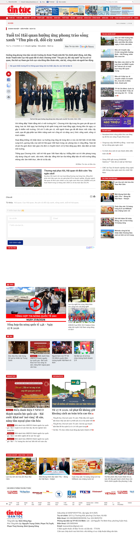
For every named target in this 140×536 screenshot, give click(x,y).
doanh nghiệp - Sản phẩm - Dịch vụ (19, 455)
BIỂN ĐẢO (105, 18)
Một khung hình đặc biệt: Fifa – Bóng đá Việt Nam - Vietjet (53, 478)
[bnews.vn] (67, 494)
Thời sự (12, 18)
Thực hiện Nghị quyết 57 (124, 18)
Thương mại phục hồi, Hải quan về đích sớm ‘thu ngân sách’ (68, 172)
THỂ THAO (65, 18)
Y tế (111, 18)
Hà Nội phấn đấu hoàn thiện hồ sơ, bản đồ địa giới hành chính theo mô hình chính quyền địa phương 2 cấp (118, 479)
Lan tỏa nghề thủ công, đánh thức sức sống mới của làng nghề (80, 305)
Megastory (34, 356)
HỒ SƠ (73, 18)
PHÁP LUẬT (41, 18)
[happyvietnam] (42, 492)
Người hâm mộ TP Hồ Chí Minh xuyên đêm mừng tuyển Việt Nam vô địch (61, 359)
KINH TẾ (26, 18)
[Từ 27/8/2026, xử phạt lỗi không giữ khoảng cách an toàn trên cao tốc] (74, 393)
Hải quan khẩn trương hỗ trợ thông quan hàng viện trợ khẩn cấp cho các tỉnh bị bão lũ (41, 66)
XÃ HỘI (33, 18)
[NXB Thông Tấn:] (55, 494)
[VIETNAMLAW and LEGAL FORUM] (32, 493)
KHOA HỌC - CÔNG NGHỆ (92, 18)
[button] (92, 349)
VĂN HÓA (49, 18)
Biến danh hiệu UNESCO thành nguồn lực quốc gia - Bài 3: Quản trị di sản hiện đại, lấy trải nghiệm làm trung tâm (28, 427)
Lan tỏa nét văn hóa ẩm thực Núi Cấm (18, 478)
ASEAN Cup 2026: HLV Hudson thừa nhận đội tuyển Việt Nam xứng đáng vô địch (81, 327)
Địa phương (120, 503)
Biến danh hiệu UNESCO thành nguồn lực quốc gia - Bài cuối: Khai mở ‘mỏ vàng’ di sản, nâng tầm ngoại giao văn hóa (40, 361)
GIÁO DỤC (57, 18)
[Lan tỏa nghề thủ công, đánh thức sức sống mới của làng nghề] (81, 294)
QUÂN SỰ (79, 18)
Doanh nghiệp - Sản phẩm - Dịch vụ (21, 29)
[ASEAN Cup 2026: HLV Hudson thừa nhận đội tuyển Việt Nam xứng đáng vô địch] (81, 315)
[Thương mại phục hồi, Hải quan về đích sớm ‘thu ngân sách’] (28, 178)
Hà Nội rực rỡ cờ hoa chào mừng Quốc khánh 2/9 (83, 358)
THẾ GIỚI (19, 18)
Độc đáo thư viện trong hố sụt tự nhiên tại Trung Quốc (17, 358)
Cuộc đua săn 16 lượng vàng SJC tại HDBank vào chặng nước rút (86, 478)
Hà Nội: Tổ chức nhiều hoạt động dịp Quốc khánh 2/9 (72, 430)
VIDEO (136, 18)
